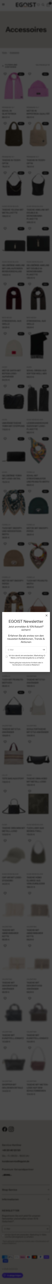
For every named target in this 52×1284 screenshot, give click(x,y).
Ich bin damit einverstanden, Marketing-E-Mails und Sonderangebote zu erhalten (27, 656)
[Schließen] (46, 615)
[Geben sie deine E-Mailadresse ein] (43, 649)
